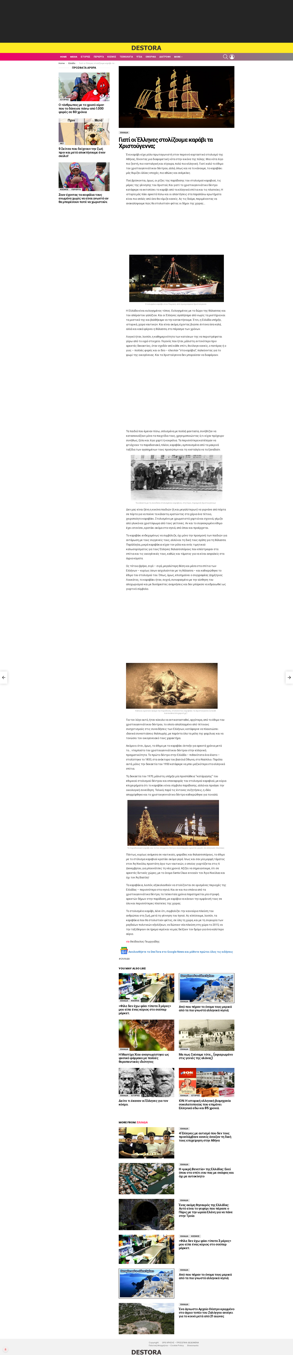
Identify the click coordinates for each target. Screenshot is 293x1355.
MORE (177, 56)
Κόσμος (111, 56)
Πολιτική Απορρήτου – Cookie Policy (166, 1345)
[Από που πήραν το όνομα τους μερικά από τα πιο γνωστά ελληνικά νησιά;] (206, 988)
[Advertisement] (146, 21)
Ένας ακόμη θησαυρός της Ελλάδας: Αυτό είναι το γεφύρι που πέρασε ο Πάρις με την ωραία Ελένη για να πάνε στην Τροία (206, 1210)
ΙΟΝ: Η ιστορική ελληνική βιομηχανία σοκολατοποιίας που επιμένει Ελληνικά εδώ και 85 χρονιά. (205, 1104)
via (127, 941)
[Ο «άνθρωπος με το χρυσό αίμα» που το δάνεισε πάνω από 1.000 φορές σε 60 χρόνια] (84, 86)
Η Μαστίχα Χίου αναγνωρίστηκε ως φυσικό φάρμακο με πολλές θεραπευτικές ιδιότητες (144, 1058)
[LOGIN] (232, 57)
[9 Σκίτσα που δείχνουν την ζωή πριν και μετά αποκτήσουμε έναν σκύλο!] (84, 131)
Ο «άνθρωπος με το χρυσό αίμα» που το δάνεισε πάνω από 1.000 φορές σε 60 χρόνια (81, 108)
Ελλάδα (125, 958)
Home (63, 56)
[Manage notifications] (5, 1349)
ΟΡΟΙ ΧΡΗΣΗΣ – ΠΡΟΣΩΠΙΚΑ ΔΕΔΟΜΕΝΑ (180, 1342)
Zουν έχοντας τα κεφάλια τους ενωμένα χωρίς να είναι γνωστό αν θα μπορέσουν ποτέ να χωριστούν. (83, 198)
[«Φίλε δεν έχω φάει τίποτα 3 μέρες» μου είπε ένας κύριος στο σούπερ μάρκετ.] (146, 987)
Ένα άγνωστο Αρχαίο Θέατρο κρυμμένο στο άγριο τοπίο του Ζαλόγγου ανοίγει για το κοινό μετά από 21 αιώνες (206, 1312)
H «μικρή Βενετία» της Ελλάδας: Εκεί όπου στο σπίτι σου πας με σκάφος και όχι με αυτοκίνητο (206, 1172)
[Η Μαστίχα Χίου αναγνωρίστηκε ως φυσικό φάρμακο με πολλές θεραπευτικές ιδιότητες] (146, 1035)
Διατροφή (165, 56)
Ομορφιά (151, 56)
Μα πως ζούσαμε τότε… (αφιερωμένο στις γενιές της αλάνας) (206, 1056)
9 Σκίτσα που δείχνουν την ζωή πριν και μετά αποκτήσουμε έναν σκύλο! (82, 152)
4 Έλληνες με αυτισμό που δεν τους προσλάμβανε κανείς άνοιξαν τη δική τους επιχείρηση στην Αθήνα (205, 1137)
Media (73, 56)
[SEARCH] (225, 57)
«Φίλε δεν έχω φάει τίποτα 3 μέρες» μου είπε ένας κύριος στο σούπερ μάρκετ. (145, 1009)
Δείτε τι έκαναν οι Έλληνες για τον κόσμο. (143, 1102)
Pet (62, 143)
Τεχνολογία (126, 56)
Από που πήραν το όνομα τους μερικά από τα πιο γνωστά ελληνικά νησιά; (205, 1008)
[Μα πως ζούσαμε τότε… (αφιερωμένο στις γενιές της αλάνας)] (206, 1035)
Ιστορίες (85, 56)
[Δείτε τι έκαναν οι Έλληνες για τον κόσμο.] (146, 1082)
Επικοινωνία (192, 1345)
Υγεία (139, 56)
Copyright (154, 1342)
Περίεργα (99, 56)
